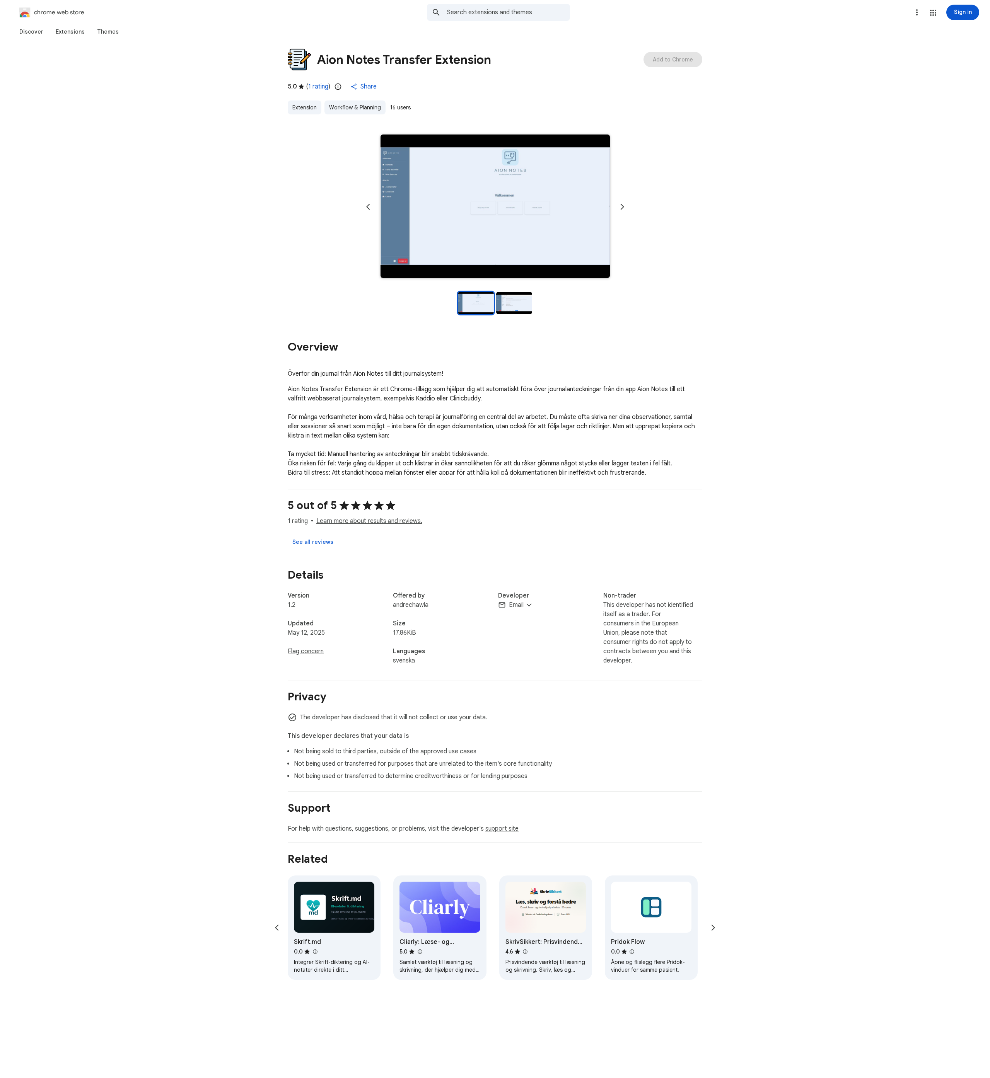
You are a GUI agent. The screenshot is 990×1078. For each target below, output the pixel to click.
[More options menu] (917, 12)
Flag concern (306, 651)
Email (516, 605)
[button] (933, 12)
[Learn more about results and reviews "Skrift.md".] (315, 951)
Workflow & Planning (355, 107)
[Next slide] (622, 207)
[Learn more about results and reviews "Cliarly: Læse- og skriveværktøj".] (419, 951)
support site (502, 829)
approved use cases (448, 751)
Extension (304, 107)
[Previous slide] (368, 207)
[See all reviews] (313, 542)
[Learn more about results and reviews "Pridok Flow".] (632, 951)
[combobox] (508, 12)
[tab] (31, 32)
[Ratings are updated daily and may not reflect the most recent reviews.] (338, 86)
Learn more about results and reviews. (369, 521)
